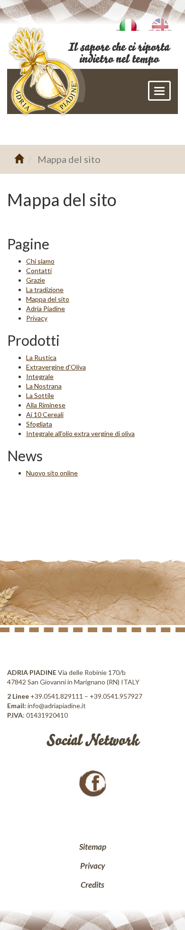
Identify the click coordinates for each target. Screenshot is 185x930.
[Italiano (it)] (127, 21)
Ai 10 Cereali (45, 414)
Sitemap (92, 847)
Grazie (35, 280)
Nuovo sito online (52, 473)
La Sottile (40, 395)
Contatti (39, 270)
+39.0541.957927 (116, 696)
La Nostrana (44, 386)
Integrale (40, 376)
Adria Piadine (45, 308)
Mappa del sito (47, 299)
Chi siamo (40, 261)
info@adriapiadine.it (57, 706)
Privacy (36, 318)
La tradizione (45, 289)
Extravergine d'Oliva (56, 367)
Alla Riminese (45, 405)
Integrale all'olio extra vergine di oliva (80, 433)
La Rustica (41, 357)
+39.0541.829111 (56, 696)
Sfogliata (39, 424)
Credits (92, 885)
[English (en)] (160, 21)
